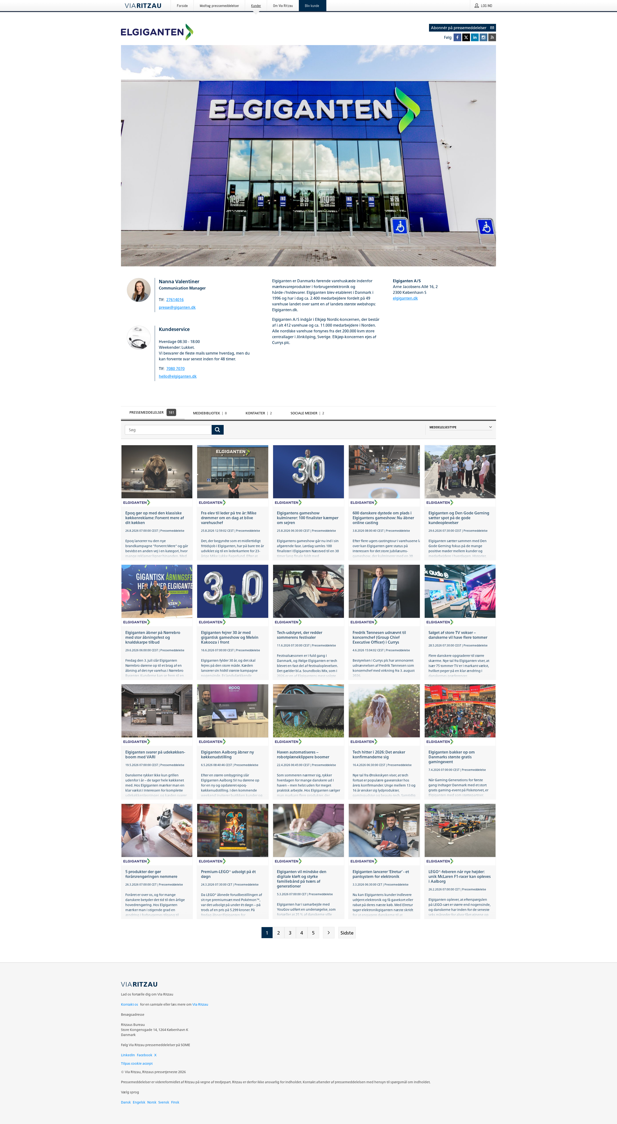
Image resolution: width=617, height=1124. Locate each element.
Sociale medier (307, 413)
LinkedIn (128, 1055)
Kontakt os (129, 1004)
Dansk (126, 1102)
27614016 (175, 300)
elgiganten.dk (405, 298)
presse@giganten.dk (177, 307)
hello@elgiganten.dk (178, 376)
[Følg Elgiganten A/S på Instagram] (483, 37)
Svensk (163, 1102)
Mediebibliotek (210, 413)
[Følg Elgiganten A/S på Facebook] (457, 37)
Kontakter (259, 413)
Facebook (144, 1055)
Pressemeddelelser (151, 412)
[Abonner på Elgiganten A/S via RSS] (492, 37)
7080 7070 (175, 368)
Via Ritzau (200, 1004)
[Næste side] (329, 932)
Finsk (175, 1102)
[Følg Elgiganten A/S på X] (466, 37)
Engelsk (139, 1102)
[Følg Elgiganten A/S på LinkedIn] (475, 37)
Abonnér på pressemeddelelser (458, 27)
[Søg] (218, 430)
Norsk (151, 1102)
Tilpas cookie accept (137, 1063)
